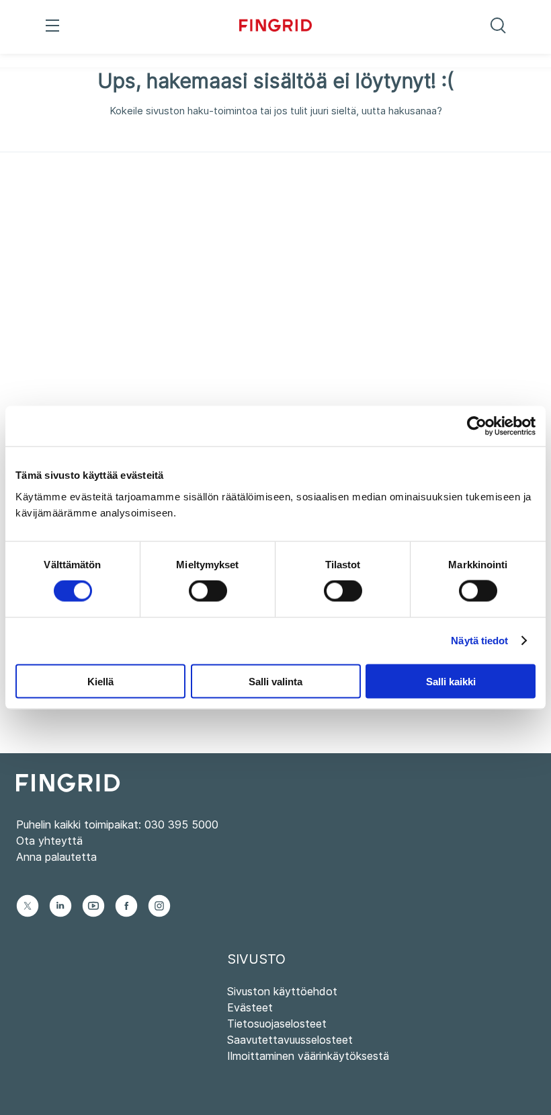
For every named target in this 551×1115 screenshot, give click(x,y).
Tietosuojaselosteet (277, 1023)
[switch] (208, 591)
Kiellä (100, 681)
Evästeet (250, 1007)
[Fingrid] (275, 27)
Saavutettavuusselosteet (290, 1039)
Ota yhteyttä (49, 840)
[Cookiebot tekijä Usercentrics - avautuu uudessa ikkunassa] (477, 426)
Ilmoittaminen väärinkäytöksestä (308, 1056)
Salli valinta (275, 681)
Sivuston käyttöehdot (282, 991)
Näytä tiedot (479, 640)
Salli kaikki (451, 681)
